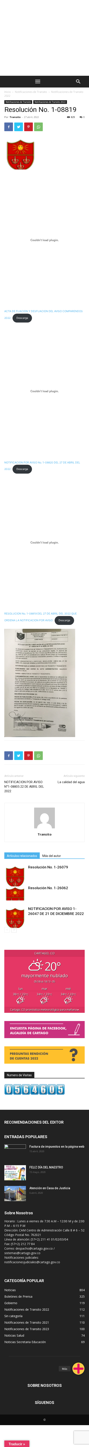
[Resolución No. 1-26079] (15, 875)
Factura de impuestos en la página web (56, 1146)
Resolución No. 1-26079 (48, 867)
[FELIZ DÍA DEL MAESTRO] (15, 1172)
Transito (15, 117)
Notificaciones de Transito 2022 (50, 101)
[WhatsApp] (38, 127)
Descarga (22, 317)
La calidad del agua (71, 782)
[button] (78, 1369)
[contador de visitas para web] (34, 1094)
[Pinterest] (28, 127)
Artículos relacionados (22, 856)
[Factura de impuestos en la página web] (15, 1152)
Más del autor (51, 856)
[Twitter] (18, 127)
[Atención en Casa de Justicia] (15, 1193)
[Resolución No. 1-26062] (15, 893)
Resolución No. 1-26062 (48, 888)
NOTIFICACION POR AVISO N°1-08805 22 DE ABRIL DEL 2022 (24, 786)
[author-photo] (44, 828)
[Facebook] (8, 127)
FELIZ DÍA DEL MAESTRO (46, 1167)
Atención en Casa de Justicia (49, 1188)
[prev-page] (7, 929)
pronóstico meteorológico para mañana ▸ (44, 1009)
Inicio (7, 92)
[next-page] (14, 929)
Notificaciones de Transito (31, 92)
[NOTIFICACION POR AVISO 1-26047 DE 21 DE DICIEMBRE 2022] (15, 917)
